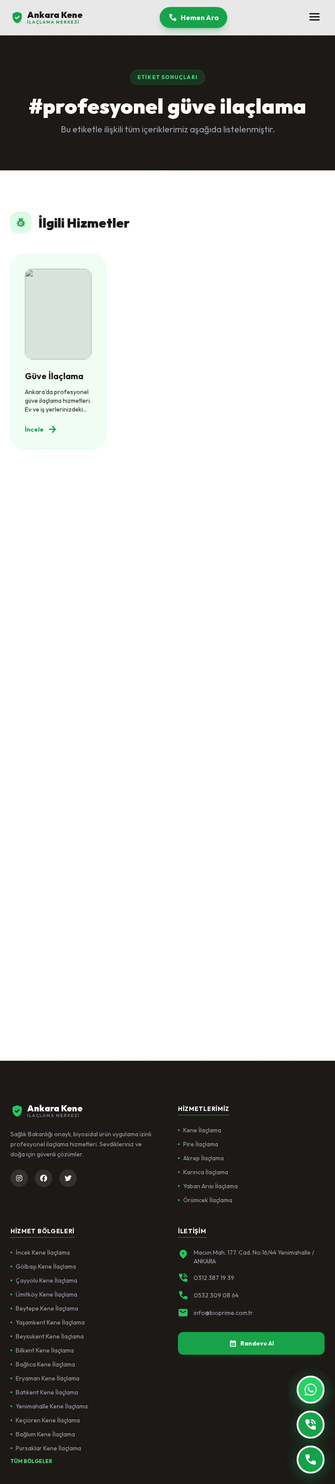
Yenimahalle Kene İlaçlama (52, 1406)
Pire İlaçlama (200, 1144)
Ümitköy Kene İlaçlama (46, 1294)
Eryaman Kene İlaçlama (47, 1378)
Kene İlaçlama (202, 1130)
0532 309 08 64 (216, 1295)
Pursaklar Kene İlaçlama (48, 1448)
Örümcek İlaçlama (207, 1200)
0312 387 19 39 (214, 1278)
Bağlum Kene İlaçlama (45, 1434)
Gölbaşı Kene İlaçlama (46, 1266)
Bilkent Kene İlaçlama (45, 1350)
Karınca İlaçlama (205, 1172)
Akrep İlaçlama (203, 1158)
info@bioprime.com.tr (223, 1313)
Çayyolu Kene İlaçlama (46, 1280)
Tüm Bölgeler (31, 1461)
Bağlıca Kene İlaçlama (45, 1364)
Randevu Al (251, 1343)
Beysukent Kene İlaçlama (50, 1336)
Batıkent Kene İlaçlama (47, 1392)
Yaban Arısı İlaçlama (210, 1186)
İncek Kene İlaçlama (43, 1252)
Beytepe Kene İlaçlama (47, 1308)
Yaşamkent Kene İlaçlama (50, 1322)
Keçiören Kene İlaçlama (48, 1420)
